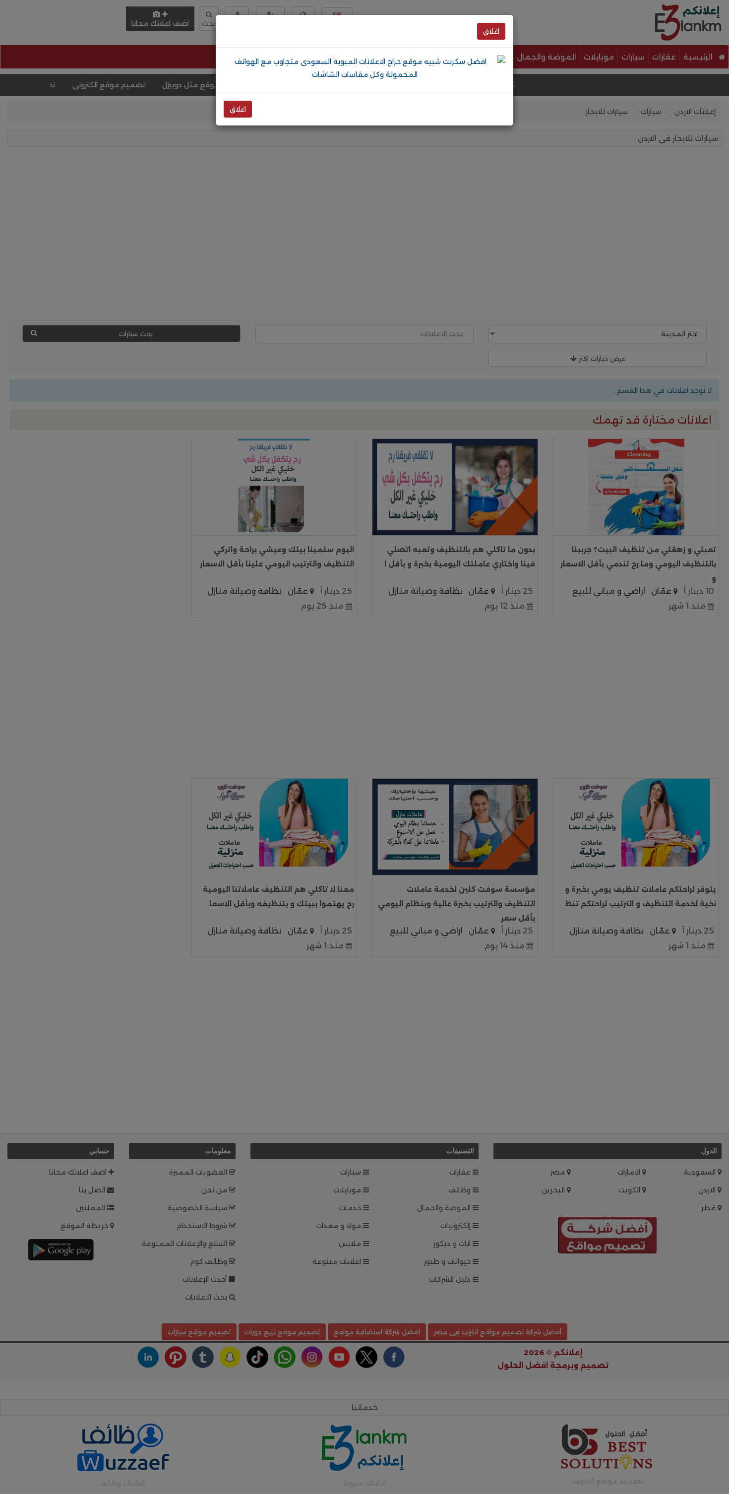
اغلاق (491, 31)
